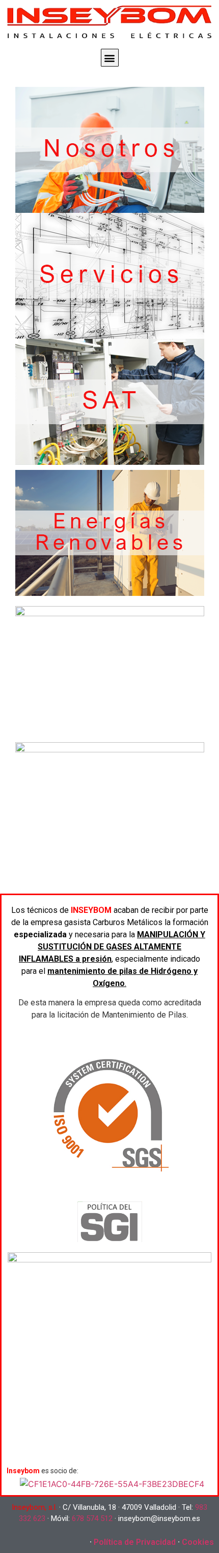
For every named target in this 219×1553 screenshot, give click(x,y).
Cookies (198, 1542)
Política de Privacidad (135, 1542)
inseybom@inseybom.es (159, 1518)
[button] (110, 58)
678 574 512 (92, 1518)
